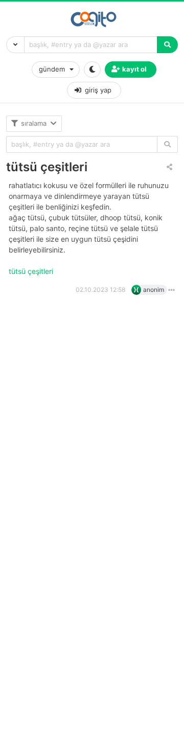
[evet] (167, 144)
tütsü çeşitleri (46, 167)
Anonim (153, 289)
